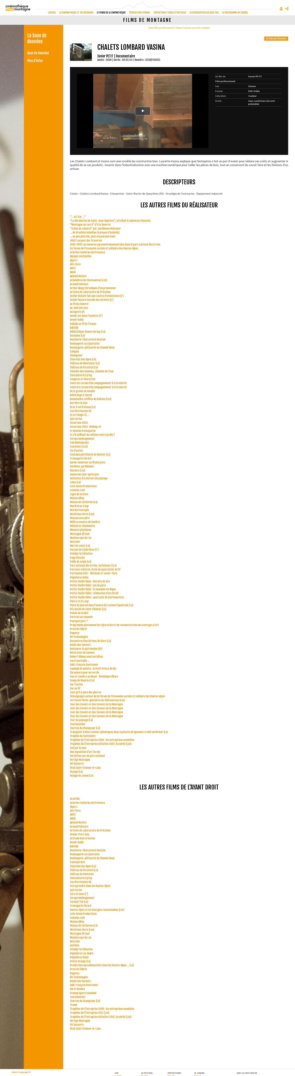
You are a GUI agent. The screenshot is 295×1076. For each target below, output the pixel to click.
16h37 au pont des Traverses (86, 240)
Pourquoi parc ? (79, 621)
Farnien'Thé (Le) (79, 902)
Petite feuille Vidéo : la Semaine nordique (93, 589)
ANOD (73, 272)
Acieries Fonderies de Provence (87, 252)
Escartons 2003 (79, 422)
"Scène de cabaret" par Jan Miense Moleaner (95, 228)
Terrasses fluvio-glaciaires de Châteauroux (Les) (97, 700)
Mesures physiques (80, 530)
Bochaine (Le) (77, 335)
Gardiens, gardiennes (82, 466)
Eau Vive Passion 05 (80, 411)
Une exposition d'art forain (85, 752)
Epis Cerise (76, 419)
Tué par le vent (78, 748)
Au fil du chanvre (79, 304)
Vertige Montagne (80, 759)
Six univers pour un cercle (84, 672)
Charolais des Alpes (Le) (83, 359)
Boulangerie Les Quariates (85, 343)
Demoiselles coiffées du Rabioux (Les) (90, 399)
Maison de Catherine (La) (84, 502)
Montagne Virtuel (79, 534)
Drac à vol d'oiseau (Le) (83, 407)
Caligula (74, 351)
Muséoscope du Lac (81, 538)
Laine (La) (75, 482)
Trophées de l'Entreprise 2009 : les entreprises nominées (102, 740)
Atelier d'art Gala (79, 834)
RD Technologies (79, 637)
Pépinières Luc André (81, 953)
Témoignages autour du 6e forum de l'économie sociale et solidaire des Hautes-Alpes (117, 696)
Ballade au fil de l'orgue (83, 324)
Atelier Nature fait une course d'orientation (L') (97, 296)
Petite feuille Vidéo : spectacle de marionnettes (97, 597)
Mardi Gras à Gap (79, 506)
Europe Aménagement (82, 438)
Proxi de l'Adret (78, 629)
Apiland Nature (78, 276)
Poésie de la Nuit (79, 613)
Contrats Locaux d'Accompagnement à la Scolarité (98, 383)
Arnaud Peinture (79, 284)
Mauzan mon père (80, 518)
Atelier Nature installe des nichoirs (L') (92, 300)
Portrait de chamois (81, 617)
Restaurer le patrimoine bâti (86, 648)
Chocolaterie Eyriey (81, 375)
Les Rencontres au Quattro (204, 12)
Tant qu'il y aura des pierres (85, 692)
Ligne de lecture (79, 494)
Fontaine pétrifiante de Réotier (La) (90, 454)
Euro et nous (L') (79, 894)
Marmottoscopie (79, 510)
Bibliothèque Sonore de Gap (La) (87, 331)
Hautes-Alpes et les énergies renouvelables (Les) (97, 910)
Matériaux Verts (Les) (82, 514)
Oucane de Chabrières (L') (84, 549)
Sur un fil (75, 688)
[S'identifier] (281, 8)
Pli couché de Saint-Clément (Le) (88, 609)
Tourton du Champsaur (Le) (85, 728)
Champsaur (76, 355)
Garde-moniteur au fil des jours (87, 462)
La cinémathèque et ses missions (76, 12)
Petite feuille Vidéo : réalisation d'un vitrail (94, 593)
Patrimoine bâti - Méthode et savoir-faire (93, 573)
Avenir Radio (77, 319)
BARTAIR (74, 327)
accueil (52, 12)
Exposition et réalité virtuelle (170, 12)
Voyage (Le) (76, 771)
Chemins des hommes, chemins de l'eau (92, 371)
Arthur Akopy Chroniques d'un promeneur (93, 288)
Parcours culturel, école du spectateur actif (95, 569)
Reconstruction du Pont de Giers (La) (90, 641)
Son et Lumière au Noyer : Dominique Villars (94, 676)
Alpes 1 (74, 260)
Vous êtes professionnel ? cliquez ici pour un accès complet (179, 27)
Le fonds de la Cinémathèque (111, 12)
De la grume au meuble (82, 391)
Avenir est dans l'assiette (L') (86, 315)
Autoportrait (77, 312)
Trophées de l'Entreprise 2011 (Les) (89, 1012)
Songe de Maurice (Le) (82, 680)
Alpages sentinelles (81, 256)
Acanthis (75, 798)
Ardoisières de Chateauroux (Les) (88, 280)
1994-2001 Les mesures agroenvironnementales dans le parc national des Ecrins (115, 244)
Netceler (75, 541)
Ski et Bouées (77, 989)
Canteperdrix (77, 862)
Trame (73, 1005)
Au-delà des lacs (79, 308)
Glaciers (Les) (77, 470)
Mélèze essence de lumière (85, 522)
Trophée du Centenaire (83, 736)
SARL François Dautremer (84, 664)
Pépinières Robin (79, 577)
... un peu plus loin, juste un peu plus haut (92, 236)
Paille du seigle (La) (80, 561)
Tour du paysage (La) (81, 720)
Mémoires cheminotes (82, 526)
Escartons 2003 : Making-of (85, 426)
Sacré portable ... (80, 660)
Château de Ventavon (82, 874)
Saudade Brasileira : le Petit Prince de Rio (93, 668)
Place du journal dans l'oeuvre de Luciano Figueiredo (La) (101, 605)
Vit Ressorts (77, 763)
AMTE (73, 268)
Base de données (38, 53)
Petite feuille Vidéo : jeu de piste (88, 585)
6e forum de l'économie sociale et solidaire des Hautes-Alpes (104, 248)
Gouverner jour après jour (84, 474)
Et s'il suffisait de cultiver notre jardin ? (92, 434)
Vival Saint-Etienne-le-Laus (85, 767)
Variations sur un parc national (87, 756)
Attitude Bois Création (82, 838)
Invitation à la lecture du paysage (89, 478)
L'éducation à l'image (139, 12)
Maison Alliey (77, 498)
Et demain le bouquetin (83, 431)
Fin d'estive (76, 450)
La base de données (36, 38)
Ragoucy (74, 633)
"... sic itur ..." (78, 216)
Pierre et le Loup (79, 601)
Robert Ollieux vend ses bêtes (86, 656)
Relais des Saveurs (80, 645)
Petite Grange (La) (80, 961)
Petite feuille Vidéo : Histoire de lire (90, 581)
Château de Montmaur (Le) (85, 363)
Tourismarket (77, 724)
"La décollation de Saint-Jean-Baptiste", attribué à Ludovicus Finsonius (110, 220)
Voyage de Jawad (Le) (81, 775)
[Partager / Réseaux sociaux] (287, 8)
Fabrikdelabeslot (79, 442)
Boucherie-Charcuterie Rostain (88, 339)
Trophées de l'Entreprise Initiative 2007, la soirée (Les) (100, 744)
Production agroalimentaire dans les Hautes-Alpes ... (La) (102, 965)
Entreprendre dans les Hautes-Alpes (90, 886)
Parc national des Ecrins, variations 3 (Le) (93, 565)
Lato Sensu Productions (83, 486)
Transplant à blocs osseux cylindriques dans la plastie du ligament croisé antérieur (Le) (119, 732)
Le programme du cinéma (235, 12)
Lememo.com (77, 490)
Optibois (74, 945)
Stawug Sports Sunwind (83, 993)
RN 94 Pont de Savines (82, 652)
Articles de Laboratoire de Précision (90, 292)
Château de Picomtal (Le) (84, 367)
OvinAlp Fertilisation (81, 553)
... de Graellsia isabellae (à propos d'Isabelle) (95, 232)
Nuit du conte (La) (80, 545)
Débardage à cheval (81, 395)
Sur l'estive (76, 684)
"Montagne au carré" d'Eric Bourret (90, 224)
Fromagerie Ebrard (80, 458)
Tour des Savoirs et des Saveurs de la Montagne (96, 704)
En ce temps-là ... (79, 415)
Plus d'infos (35, 61)
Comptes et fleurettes (82, 379)
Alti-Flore (75, 264)
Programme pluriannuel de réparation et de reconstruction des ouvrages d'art (114, 625)
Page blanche (77, 557)
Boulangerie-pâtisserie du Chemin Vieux (92, 347)
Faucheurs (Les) (79, 446)
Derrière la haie (79, 403)
